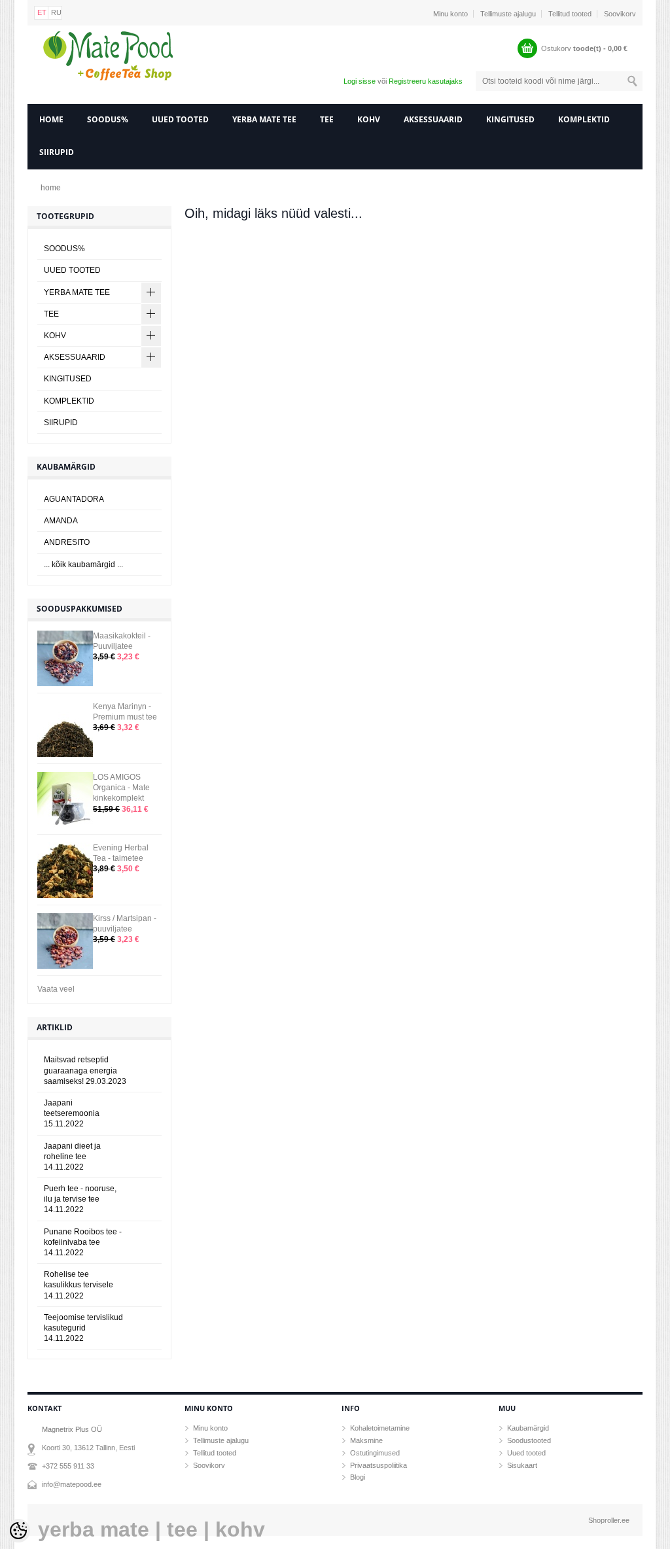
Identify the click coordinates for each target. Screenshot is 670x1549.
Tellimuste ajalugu (508, 14)
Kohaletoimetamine (380, 1428)
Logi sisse (360, 81)
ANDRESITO (67, 542)
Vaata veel (56, 989)
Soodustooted (529, 1440)
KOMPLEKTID (584, 119)
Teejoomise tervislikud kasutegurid (83, 1328)
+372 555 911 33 (68, 1466)
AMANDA (61, 520)
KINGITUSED (510, 119)
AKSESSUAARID (433, 119)
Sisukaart (522, 1465)
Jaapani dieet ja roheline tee (72, 1156)
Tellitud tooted (569, 14)
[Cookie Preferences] (18, 1530)
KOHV (368, 119)
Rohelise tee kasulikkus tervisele (78, 1285)
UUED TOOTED (180, 119)
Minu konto (450, 14)
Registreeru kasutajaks (426, 81)
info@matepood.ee (71, 1484)
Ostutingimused (375, 1453)
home (51, 119)
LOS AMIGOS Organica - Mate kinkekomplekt (121, 788)
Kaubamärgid (528, 1428)
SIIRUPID (56, 152)
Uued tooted (526, 1453)
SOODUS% (107, 119)
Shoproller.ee (608, 1520)
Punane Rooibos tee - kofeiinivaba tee (83, 1242)
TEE (327, 119)
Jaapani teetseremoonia (71, 1113)
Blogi (357, 1477)
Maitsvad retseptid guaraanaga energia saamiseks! (85, 1070)
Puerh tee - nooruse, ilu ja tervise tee (80, 1199)
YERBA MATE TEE (264, 119)
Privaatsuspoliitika (378, 1465)
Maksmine (366, 1440)
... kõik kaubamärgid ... (83, 564)
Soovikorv (620, 14)
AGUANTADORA (74, 499)
